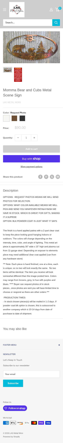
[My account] (51, 9)
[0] (57, 9)
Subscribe (13, 383)
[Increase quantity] (34, 137)
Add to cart (31, 149)
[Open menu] (4, 9)
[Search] (56, 22)
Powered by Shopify (11, 437)
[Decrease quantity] (18, 137)
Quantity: (8, 137)
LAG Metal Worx (12, 102)
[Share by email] (58, 177)
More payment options (31, 166)
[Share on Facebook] (40, 177)
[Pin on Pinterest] (46, 177)
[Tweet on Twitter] (52, 177)
